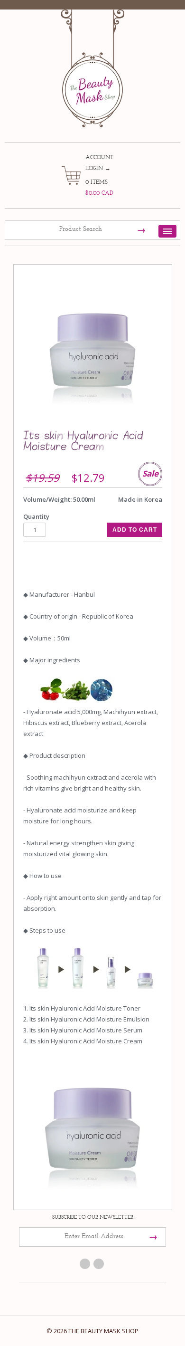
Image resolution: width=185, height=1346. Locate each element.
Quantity (36, 516)
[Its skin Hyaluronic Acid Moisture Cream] (92, 349)
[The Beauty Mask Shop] (92, 61)
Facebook (85, 1264)
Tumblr (98, 1264)
